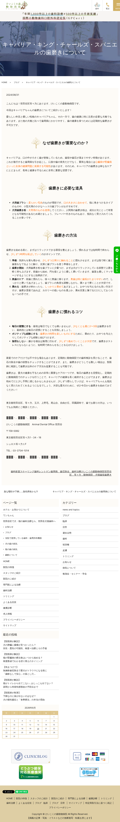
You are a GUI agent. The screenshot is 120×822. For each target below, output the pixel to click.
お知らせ (9, 527)
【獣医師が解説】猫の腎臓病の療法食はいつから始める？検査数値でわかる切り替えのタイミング (22, 657)
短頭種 (66, 544)
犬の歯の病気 (11, 543)
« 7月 (6, 707)
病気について (69, 567)
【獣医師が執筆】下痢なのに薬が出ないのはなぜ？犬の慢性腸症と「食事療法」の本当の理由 (24, 696)
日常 (65, 527)
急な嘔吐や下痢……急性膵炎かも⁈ (21, 491)
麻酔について (11, 555)
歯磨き (108, 474)
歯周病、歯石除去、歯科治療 (66, 471)
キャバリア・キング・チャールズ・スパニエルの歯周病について (84, 491)
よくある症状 (9, 602)
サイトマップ (9, 625)
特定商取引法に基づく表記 (98, 803)
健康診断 (7, 608)
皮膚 (65, 550)
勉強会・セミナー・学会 (75, 573)
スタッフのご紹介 (12, 573)
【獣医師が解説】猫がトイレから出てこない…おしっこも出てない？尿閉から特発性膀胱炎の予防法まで (28, 683)
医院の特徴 (8, 567)
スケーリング (27, 471)
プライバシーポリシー (14, 619)
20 (38, 728)
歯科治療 (7, 590)
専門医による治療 (12, 584)
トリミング (8, 596)
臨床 (65, 521)
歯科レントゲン (42, 471)
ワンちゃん (8, 515)
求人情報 (7, 613)
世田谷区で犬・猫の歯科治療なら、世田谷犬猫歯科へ (29, 521)
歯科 (65, 538)
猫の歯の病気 (11, 549)
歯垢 (102, 474)
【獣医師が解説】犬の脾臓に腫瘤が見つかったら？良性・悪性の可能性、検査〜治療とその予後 (25, 645)
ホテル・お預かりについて (16, 509)
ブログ (16, 82)
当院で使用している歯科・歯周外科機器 (23, 538)
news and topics (71, 509)
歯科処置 (15, 471)
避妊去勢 (67, 532)
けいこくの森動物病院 (93, 471)
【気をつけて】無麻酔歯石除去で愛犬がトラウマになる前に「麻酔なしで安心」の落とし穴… (25, 670)
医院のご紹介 (9, 578)
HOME (4, 82)
